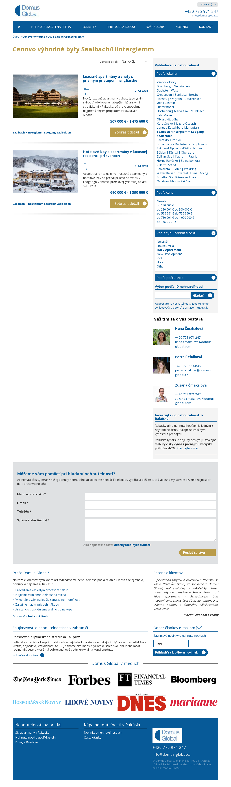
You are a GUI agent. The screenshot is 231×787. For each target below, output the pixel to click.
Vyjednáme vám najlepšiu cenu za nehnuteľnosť (47, 600)
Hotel (160, 262)
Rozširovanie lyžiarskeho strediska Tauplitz (46, 637)
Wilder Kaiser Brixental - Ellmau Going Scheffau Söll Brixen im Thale (182, 175)
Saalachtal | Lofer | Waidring (176, 169)
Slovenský (206, 4)
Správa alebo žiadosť (33, 520)
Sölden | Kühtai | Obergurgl (176, 152)
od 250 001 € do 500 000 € (174, 209)
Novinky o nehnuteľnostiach (103, 733)
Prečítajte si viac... (188, 448)
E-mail (23, 503)
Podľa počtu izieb (170, 277)
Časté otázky (92, 737)
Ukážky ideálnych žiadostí (132, 545)
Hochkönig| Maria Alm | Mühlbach (180, 111)
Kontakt (206, 27)
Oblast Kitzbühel (168, 119)
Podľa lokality (167, 73)
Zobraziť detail (127, 132)
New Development (169, 254)
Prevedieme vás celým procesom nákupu (42, 590)
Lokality (89, 27)
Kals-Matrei (165, 115)
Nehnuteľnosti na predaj (51, 27)
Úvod (16, 36)
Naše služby (155, 27)
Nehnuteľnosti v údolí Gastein (35, 737)
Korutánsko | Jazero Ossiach (176, 124)
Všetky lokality (166, 82)
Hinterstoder (165, 107)
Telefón (24, 512)
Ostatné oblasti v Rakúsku (174, 181)
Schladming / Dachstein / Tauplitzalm (182, 144)
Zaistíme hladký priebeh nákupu (37, 604)
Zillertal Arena (166, 165)
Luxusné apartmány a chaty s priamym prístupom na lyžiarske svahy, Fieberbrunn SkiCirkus (110, 80)
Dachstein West (167, 90)
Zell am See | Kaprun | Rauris (177, 156)
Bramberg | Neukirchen (173, 86)
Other (161, 266)
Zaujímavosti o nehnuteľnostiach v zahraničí (50, 627)
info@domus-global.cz (205, 15)
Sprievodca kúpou (121, 27)
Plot (159, 258)
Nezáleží (162, 201)
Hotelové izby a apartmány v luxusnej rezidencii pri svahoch (115, 153)
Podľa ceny (165, 192)
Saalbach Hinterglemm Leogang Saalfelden (42, 132)
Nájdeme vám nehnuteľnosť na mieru (40, 595)
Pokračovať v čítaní (25, 655)
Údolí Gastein (166, 103)
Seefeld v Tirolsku (169, 140)
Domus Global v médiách (30, 616)
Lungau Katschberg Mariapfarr (178, 128)
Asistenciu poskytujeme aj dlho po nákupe (43, 609)
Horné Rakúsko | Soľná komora (178, 161)
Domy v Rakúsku (26, 742)
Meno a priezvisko (31, 494)
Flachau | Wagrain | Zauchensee (179, 99)
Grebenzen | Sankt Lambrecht (177, 95)
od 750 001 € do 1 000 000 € (175, 218)
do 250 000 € (165, 205)
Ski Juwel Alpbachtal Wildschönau (179, 148)
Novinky (181, 27)
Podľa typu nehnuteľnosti (176, 233)
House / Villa (165, 246)
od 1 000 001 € (166, 222)
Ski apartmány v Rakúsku (32, 733)
